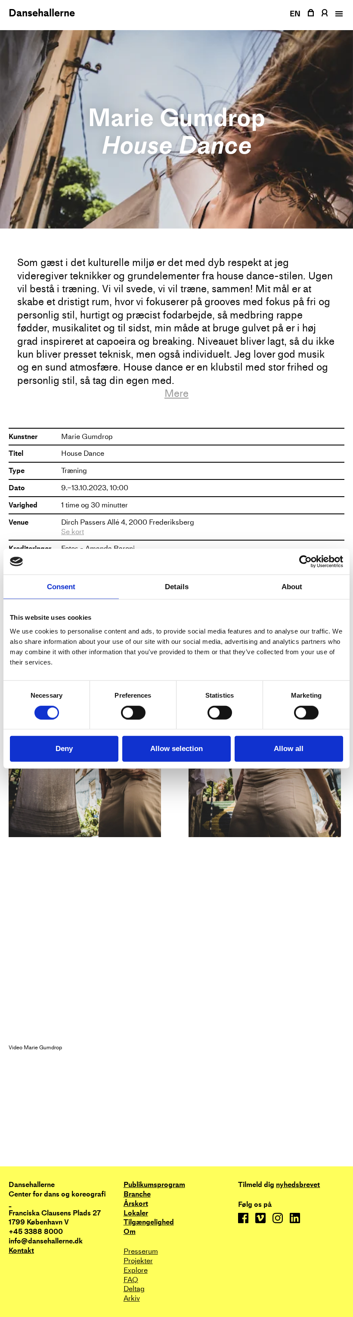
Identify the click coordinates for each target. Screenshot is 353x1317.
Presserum (141, 1251)
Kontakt (21, 1250)
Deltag (134, 1288)
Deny (64, 749)
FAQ (131, 1279)
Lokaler (136, 1213)
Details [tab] (177, 587)
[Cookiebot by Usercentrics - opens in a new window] (305, 561)
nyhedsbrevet (298, 1185)
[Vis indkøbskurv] (311, 12)
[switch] (133, 712)
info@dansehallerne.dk (46, 1241)
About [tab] (292, 587)
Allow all (288, 749)
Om (130, 1231)
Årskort (136, 1203)
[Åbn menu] (338, 13)
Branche (137, 1194)
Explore (136, 1270)
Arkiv (132, 1298)
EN (295, 13)
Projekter (138, 1260)
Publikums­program (154, 1184)
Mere (176, 393)
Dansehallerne (42, 13)
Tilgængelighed (149, 1222)
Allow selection (176, 749)
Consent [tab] (61, 587)
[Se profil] (324, 12)
